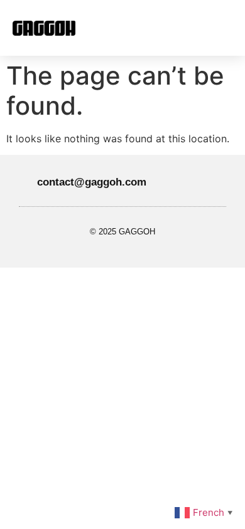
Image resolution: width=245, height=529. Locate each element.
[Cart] (201, 28)
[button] (132, 28)
